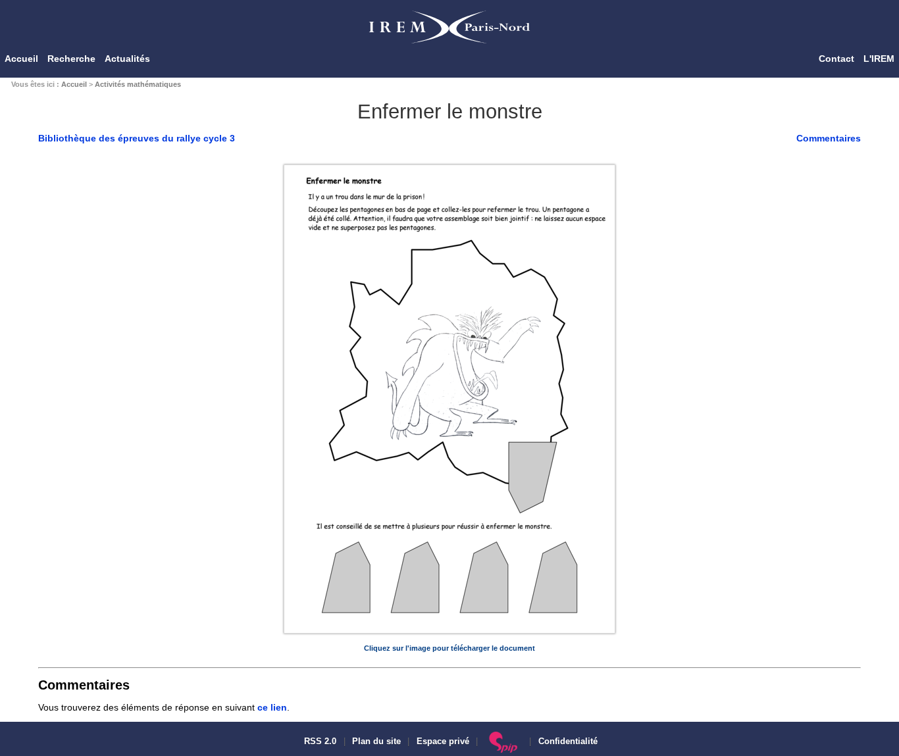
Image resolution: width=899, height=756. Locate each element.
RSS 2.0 (318, 741)
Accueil (21, 58)
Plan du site (376, 741)
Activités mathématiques (138, 84)
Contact (836, 58)
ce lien (272, 707)
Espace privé (443, 741)
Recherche (71, 58)
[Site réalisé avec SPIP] (503, 741)
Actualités (127, 58)
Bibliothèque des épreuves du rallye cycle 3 (136, 138)
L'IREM (878, 58)
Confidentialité (568, 741)
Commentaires (828, 138)
